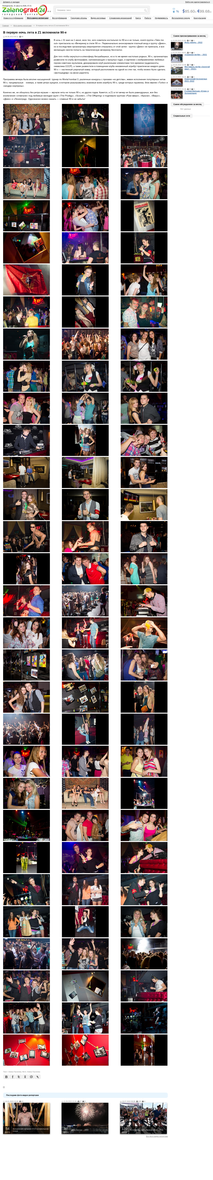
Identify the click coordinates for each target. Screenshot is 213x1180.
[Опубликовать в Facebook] (12, 1076)
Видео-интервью (98, 18)
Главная (5, 25)
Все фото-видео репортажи (157, 1136)
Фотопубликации (59, 18)
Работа (148, 18)
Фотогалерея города (181, 18)
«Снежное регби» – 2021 (195, 55)
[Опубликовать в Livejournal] (37, 1076)
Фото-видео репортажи (37, 18)
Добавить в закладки (11, 2)
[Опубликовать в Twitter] (19, 1076)
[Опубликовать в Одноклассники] (25, 1076)
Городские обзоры (79, 18)
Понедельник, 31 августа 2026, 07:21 (16, 6)
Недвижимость (161, 18)
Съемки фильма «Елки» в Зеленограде (196, 92)
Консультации (200, 18)
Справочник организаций (120, 18)
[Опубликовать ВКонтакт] (6, 1076)
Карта (138, 18)
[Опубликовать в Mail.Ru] (31, 1076)
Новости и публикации (13, 18)
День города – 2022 (193, 42)
